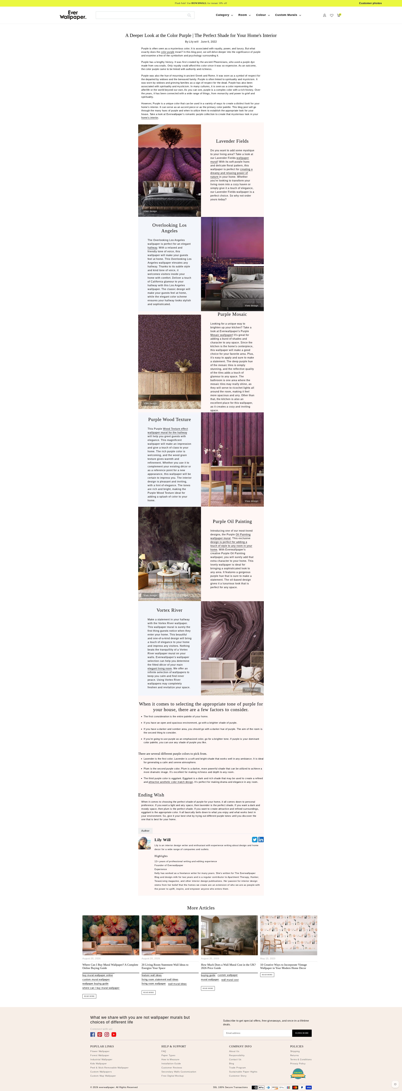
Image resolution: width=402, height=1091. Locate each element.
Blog (231, 1063)
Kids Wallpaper (98, 1063)
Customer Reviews (171, 1067)
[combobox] (145, 15)
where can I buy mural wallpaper (101, 988)
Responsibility (236, 1055)
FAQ (163, 1051)
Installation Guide (171, 1063)
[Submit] (189, 15)
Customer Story (237, 1076)
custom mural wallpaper (96, 979)
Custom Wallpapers (101, 1071)
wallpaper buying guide (95, 983)
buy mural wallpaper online (97, 975)
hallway (152, 247)
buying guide (208, 975)
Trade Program (237, 1067)
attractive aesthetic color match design (171, 782)
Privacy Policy (298, 1063)
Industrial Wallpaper (101, 1059)
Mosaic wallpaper (221, 335)
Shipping (295, 1051)
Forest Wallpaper (99, 1055)
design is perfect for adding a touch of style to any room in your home (231, 546)
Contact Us (235, 1059)
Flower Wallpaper (100, 1051)
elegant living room (160, 668)
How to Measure (170, 1059)
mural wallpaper (210, 979)
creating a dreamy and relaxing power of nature (231, 173)
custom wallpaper (228, 975)
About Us (234, 1051)
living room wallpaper (154, 983)
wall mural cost (230, 979)
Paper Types (168, 1055)
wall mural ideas (177, 983)
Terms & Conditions (301, 1059)
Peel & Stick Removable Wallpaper (109, 1067)
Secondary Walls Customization (178, 1071)
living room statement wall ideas (160, 979)
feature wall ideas (152, 975)
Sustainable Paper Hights (243, 1071)
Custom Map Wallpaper (103, 1076)
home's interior (149, 117)
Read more (89, 996)
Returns (294, 1055)
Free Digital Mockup (172, 1076)
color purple (167, 52)
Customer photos (370, 3)
